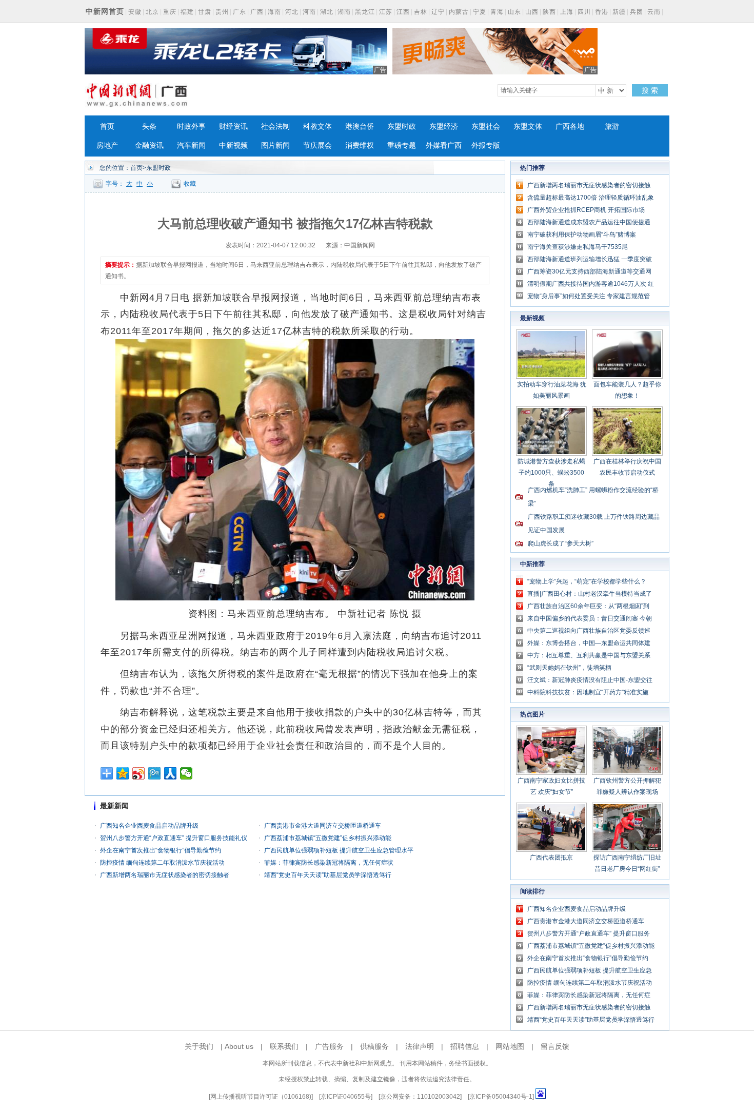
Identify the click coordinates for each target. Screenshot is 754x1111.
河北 (292, 11)
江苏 (385, 11)
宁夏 (479, 11)
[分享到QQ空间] (122, 773)
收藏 (190, 183)
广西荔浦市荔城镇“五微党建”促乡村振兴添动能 (327, 838)
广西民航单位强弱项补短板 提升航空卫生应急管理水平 (338, 850)
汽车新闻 (191, 145)
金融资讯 (149, 145)
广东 (239, 11)
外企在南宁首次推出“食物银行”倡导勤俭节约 (160, 850)
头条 (149, 126)
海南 (274, 11)
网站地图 (509, 1046)
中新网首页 (105, 11)
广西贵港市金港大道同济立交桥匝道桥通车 (322, 825)
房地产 (107, 145)
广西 (257, 11)
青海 (497, 11)
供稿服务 (374, 1046)
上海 (566, 11)
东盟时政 (401, 126)
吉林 (420, 11)
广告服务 (329, 1046)
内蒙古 (459, 11)
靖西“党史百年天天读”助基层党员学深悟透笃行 (327, 875)
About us (239, 1046)
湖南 (344, 11)
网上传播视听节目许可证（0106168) (260, 1096)
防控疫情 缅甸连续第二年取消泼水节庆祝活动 (162, 862)
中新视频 (233, 145)
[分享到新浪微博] (138, 773)
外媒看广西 (444, 145)
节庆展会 (317, 145)
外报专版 (485, 145)
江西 (403, 11)
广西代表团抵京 (551, 857)
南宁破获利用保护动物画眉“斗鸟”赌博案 (581, 234)
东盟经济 (443, 126)
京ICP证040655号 (346, 1096)
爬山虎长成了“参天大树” (560, 543)
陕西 (549, 11)
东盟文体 (527, 126)
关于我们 (199, 1046)
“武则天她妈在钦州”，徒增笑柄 (569, 667)
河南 (309, 11)
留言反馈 (555, 1046)
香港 (601, 11)
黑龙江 (365, 11)
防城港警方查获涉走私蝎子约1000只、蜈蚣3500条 (551, 473)
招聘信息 (464, 1046)
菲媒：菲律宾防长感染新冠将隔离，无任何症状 (328, 862)
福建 (187, 11)
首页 (107, 126)
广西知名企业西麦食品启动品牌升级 (149, 825)
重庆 (169, 11)
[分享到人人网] (170, 773)
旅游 (612, 126)
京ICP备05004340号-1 (500, 1096)
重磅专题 (401, 145)
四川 (584, 11)
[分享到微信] (186, 773)
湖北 (326, 11)
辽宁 (438, 11)
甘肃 (204, 11)
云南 (654, 11)
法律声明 (419, 1046)
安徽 (135, 11)
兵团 (636, 11)
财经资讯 (233, 126)
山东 (514, 11)
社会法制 (275, 126)
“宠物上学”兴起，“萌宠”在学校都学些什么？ (586, 581)
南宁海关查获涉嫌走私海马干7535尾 (577, 246)
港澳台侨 (359, 126)
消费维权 (359, 145)
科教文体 (317, 126)
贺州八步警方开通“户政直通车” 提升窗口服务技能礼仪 (173, 838)
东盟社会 (485, 126)
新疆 (619, 11)
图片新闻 (275, 145)
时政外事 (191, 126)
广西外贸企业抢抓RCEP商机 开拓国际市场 (586, 209)
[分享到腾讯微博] (154, 773)
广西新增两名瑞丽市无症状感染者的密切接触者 (164, 875)
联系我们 (284, 1046)
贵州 (222, 11)
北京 (152, 11)
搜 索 (650, 90)
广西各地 (569, 126)
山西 (532, 11)
